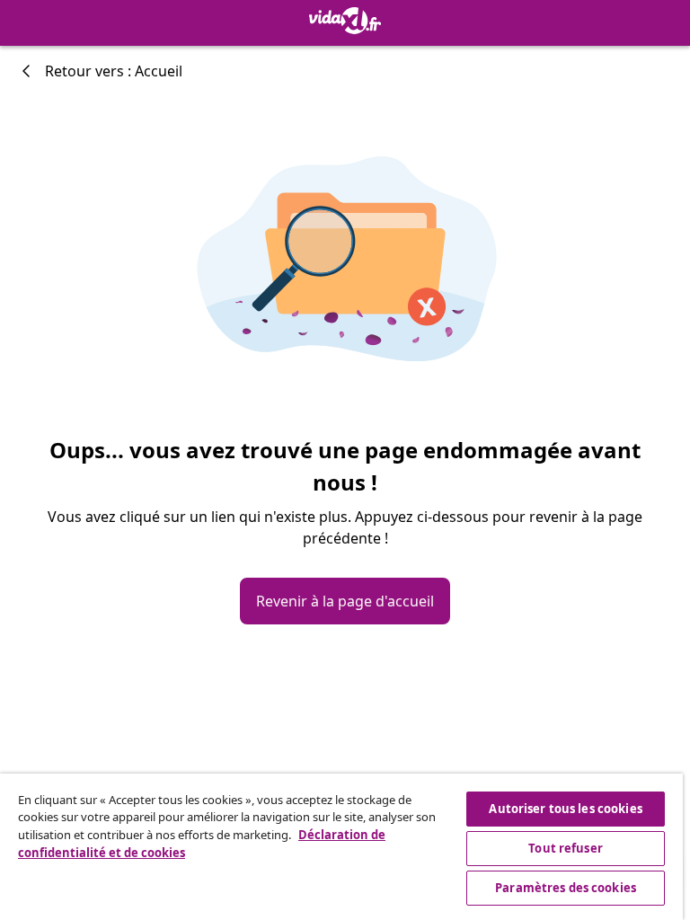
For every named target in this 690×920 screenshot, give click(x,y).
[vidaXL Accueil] (345, 20)
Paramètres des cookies (565, 888)
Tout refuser (565, 848)
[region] (341, 847)
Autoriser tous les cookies (565, 809)
